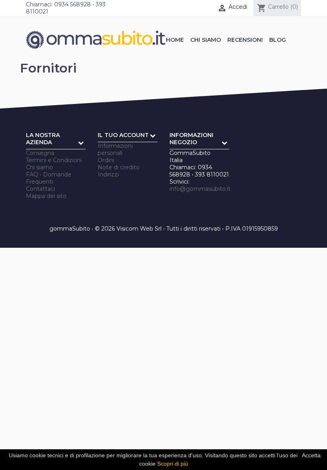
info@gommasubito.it (199, 188)
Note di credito (119, 167)
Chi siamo (39, 167)
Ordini (106, 160)
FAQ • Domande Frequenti (48, 178)
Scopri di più (172, 463)
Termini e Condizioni (54, 160)
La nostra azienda (43, 138)
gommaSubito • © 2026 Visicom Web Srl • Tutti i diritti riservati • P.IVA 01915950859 (163, 228)
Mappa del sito (46, 196)
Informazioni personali (115, 149)
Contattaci (40, 188)
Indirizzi (108, 174)
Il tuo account (123, 135)
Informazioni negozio (191, 138)
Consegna (40, 153)
